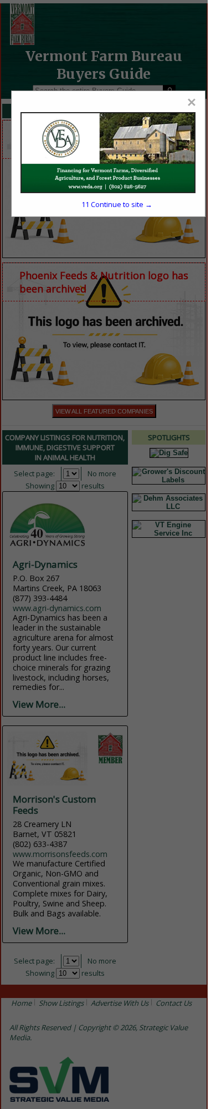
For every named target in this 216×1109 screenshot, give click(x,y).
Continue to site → (116, 204)
